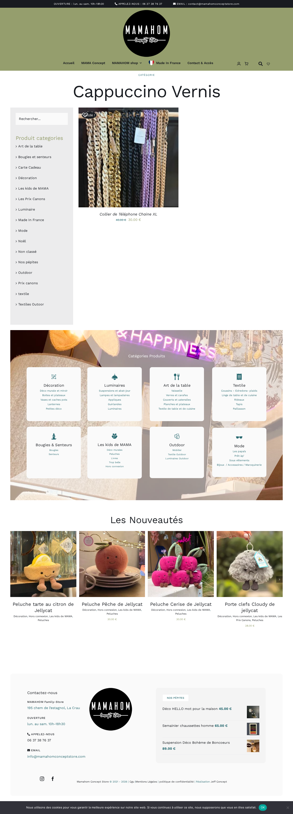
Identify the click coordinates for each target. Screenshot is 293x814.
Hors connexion (38, 616)
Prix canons (28, 283)
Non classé (27, 252)
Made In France (31, 220)
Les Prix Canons (31, 199)
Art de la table (30, 146)
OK (263, 807)
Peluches (43, 620)
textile (23, 294)
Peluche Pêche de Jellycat (112, 604)
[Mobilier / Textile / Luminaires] (177, 452)
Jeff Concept (219, 781)
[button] (83, 113)
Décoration (27, 178)
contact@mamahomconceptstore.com (213, 3)
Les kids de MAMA (33, 188)
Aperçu (148, 158)
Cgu (132, 781)
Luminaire (26, 209)
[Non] (287, 807)
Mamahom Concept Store (93, 781)
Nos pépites (28, 262)
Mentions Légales (146, 781)
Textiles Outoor (31, 304)
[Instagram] (42, 779)
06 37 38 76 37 (152, 3)
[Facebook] (53, 779)
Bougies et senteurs (34, 157)
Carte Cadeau (29, 167)
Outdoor (25, 273)
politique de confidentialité (176, 781)
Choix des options (118, 158)
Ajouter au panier (102, 564)
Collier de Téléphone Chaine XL (128, 214)
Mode (22, 231)
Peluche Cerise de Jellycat (180, 604)
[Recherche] (260, 63)
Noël (22, 241)
